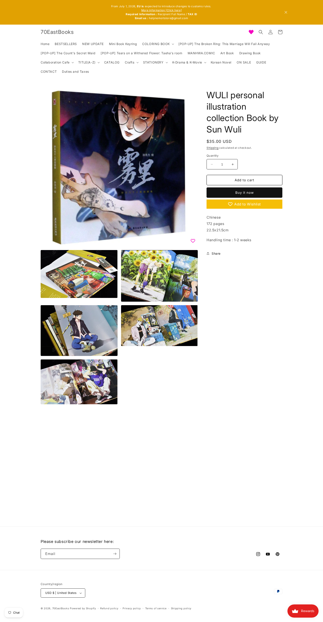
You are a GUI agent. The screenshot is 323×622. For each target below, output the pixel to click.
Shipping (213, 147)
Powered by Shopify (83, 608)
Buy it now (244, 192)
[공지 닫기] (286, 12)
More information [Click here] (161, 10)
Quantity (212, 155)
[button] (158, 44)
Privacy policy (132, 608)
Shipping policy (181, 608)
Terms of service (156, 608)
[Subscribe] (115, 554)
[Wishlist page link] (251, 32)
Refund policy (109, 608)
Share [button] (216, 253)
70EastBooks (60, 608)
